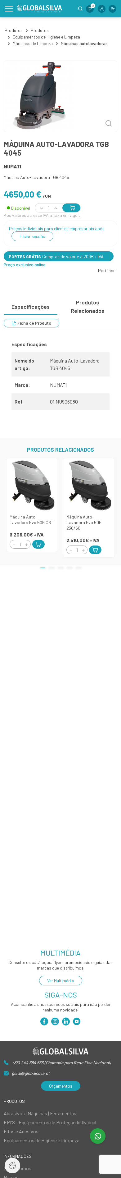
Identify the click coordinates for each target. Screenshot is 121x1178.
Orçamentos (60, 1086)
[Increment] (26, 544)
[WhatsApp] (97, 1136)
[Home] (39, 9)
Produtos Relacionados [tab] (87, 306)
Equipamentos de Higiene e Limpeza (46, 36)
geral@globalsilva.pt (31, 1073)
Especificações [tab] (30, 306)
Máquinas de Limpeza (33, 43)
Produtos (14, 30)
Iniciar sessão (32, 236)
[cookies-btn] (12, 1165)
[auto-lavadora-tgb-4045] (60, 96)
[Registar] (112, 9)
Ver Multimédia (60, 980)
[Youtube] (77, 1023)
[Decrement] (14, 544)
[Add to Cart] (38, 544)
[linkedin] (66, 1023)
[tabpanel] (60, 378)
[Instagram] (55, 1023)
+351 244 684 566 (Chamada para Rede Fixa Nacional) (61, 1062)
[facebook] (44, 1023)
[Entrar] (101, 9)
